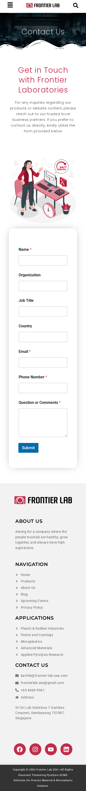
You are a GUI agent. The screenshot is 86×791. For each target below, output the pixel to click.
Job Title (26, 300)
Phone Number (33, 377)
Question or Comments (40, 402)
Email (25, 351)
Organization (30, 275)
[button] (10, 5)
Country (25, 326)
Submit (28, 447)
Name (25, 249)
